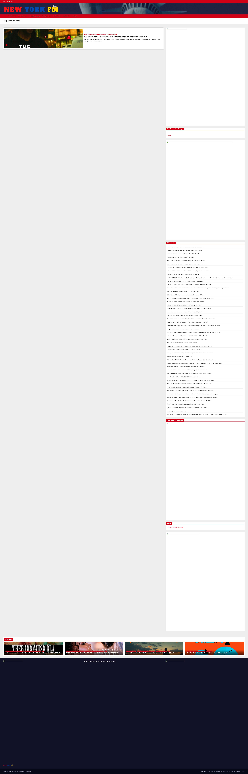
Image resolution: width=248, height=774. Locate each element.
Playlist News (22, 16)
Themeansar (28, 771)
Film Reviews (56, 16)
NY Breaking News (34, 16)
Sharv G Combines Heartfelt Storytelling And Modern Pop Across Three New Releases (189, 308)
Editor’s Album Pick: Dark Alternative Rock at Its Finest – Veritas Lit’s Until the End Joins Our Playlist (192, 394)
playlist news (38, 651)
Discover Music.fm (111, 661)
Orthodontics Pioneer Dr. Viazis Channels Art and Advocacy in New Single (185, 366)
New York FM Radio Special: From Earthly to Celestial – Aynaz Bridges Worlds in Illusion (189, 373)
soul (169, 651)
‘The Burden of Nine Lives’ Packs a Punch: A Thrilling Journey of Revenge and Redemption (115, 37)
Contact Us (66, 16)
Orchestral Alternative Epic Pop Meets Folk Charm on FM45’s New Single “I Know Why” (189, 383)
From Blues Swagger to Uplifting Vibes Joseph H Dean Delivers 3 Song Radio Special (188, 336)
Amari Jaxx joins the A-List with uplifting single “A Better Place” (183, 253)
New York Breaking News (92, 34)
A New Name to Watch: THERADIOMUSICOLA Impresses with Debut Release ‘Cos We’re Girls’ (191, 298)
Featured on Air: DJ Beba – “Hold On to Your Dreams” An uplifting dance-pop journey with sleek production (194, 363)
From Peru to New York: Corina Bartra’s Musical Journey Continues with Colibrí (187, 322)
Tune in (75, 16)
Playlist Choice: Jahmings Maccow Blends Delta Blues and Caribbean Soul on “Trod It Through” (191, 318)
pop (103, 651)
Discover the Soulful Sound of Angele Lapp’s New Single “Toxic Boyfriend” (186, 301)
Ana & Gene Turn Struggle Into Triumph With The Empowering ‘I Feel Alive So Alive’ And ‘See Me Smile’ (193, 325)
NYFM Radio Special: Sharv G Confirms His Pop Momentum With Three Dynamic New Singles (190, 380)
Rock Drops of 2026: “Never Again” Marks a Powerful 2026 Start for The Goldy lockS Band (190, 390)
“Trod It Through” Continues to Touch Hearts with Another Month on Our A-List (187, 267)
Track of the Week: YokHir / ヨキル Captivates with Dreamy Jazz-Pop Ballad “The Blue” (189, 284)
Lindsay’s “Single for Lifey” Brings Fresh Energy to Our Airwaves (183, 274)
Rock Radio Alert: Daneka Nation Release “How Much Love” (182, 342)
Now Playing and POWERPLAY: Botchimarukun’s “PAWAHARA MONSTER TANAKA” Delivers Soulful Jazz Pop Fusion (197, 414)
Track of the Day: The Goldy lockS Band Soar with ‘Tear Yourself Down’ (185, 281)
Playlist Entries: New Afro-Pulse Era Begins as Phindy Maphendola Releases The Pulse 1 (189, 400)
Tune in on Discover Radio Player (175, 527)
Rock (43, 651)
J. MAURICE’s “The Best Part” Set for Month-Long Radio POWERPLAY (185, 250)
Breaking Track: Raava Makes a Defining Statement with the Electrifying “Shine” (187, 339)
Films (86, 34)
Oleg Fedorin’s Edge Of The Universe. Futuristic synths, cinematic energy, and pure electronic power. (192, 397)
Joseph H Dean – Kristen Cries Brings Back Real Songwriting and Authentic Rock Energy (189, 346)
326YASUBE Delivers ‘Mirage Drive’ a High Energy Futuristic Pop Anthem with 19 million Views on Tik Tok (193, 332)
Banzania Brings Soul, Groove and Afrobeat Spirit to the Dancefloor (184, 349)
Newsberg (22, 771)
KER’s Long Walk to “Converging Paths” (177, 411)
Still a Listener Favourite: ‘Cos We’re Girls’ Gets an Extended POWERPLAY (185, 247)
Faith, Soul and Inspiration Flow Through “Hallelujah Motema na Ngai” (185, 315)
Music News (11, 16)
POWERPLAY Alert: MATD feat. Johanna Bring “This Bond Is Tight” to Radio (186, 260)
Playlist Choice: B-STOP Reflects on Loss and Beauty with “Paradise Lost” (185, 404)
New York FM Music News (111, 34)
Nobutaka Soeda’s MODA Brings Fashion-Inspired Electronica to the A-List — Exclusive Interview (191, 359)
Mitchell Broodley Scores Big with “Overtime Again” (180, 356)
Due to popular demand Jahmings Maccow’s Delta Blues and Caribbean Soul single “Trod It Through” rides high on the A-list (198, 288)
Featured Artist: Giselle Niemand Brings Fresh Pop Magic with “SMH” (184, 305)
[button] (241, 16)
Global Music (46, 16)
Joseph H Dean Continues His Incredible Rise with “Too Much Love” (184, 329)
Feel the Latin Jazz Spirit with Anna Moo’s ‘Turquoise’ (180, 257)
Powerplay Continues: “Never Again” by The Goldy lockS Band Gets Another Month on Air (190, 353)
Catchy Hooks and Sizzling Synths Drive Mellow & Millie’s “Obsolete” (184, 312)
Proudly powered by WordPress (9, 771)
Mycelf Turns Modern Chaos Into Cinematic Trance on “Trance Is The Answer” (187, 387)
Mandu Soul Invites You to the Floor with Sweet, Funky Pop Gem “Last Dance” (187, 370)
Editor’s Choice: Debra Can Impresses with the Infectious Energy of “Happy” (186, 294)
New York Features (102, 34)
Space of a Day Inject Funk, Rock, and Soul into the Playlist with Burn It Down (187, 407)
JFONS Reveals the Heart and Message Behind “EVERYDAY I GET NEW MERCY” (187, 264)
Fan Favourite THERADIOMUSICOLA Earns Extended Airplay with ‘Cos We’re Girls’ (188, 271)
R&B (105, 651)
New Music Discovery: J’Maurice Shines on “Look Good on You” (183, 291)
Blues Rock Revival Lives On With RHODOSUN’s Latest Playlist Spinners (185, 377)
